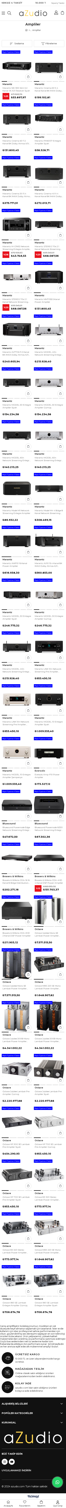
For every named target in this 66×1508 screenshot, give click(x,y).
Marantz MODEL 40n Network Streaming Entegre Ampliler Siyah (16, 670)
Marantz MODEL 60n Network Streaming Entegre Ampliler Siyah (16, 459)
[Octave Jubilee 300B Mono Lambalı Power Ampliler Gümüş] (17, 1016)
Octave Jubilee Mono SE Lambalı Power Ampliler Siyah (15, 987)
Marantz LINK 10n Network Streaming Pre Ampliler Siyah (48, 670)
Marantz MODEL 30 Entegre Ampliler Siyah (17, 617)
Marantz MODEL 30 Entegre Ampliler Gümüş (49, 617)
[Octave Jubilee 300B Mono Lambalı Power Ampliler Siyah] (49, 1016)
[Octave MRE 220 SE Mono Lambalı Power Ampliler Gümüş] (49, 1227)
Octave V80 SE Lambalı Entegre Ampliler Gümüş (15, 1304)
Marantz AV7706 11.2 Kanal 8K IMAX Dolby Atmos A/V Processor (16, 353)
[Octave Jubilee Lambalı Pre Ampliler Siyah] (49, 1069)
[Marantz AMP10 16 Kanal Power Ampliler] (17, 541)
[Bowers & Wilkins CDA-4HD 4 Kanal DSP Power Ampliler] (49, 858)
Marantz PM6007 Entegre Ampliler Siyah (48, 142)
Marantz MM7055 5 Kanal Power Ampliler (47, 300)
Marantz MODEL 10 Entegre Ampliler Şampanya (16, 776)
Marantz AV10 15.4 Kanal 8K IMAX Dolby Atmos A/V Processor (48, 564)
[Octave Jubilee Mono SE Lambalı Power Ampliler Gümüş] (49, 910)
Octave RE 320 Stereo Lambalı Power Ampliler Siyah (15, 1251)
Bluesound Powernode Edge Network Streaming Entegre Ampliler (16, 829)
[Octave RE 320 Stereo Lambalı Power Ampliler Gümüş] (49, 1175)
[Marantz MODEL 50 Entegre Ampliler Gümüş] (49, 382)
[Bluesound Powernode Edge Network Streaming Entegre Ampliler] (17, 805)
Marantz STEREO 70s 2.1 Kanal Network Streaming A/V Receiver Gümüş (15, 300)
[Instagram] (5, 1462)
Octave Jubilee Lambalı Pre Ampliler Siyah (48, 1092)
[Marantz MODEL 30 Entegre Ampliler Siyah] (17, 594)
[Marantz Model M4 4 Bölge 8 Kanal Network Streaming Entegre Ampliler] (49, 488)
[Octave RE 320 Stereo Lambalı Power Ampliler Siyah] (17, 1227)
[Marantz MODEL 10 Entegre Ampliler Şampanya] (17, 752)
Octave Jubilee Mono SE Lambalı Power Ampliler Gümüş (47, 934)
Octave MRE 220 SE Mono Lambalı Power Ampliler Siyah (48, 987)
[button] (4, 81)
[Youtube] (12, 1462)
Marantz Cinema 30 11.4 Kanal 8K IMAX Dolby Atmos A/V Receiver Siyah (17, 195)
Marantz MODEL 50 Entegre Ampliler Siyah (17, 406)
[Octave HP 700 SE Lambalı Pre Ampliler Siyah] (17, 1175)
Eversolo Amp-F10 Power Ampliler (47, 776)
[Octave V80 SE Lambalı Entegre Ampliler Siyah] (49, 1280)
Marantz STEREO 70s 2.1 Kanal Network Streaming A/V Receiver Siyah (47, 248)
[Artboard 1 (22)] (33, 1437)
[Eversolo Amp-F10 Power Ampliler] (49, 752)
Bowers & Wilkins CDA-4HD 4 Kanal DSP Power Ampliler (49, 881)
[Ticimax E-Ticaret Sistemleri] (33, 1497)
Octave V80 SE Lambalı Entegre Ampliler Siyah (46, 1304)
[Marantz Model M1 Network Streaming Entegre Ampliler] (17, 488)
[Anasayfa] (29, 30)
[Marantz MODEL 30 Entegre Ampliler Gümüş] (49, 594)
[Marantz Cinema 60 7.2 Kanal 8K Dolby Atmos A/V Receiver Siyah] (17, 118)
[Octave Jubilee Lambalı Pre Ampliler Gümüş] (17, 1069)
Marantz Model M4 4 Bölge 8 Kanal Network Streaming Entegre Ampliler (49, 512)
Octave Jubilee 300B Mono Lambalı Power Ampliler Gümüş (16, 1040)
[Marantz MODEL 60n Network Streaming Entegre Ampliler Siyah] (17, 435)
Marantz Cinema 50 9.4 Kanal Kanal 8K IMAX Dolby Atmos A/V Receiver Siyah (48, 89)
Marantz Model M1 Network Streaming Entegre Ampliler (16, 511)
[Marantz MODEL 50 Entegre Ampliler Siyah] (17, 382)
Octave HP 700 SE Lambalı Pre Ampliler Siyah (16, 1198)
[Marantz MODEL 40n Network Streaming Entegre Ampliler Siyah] (17, 646)
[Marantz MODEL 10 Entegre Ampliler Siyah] (49, 699)
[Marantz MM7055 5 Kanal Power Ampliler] (49, 277)
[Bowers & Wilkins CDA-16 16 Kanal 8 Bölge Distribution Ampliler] (17, 858)
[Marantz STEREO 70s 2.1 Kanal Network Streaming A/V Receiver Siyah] (49, 224)
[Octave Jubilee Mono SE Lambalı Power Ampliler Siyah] (17, 963)
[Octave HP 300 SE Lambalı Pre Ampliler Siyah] (17, 1122)
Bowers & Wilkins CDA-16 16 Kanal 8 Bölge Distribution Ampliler (16, 881)
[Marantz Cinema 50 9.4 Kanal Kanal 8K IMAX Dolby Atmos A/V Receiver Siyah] (49, 65)
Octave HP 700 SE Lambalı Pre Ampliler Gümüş (48, 1145)
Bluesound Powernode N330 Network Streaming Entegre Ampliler (49, 829)
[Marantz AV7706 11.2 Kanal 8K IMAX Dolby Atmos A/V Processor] (17, 329)
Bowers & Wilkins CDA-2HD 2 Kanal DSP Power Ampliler (17, 934)
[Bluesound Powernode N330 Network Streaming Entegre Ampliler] (49, 805)
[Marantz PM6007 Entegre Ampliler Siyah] (49, 118)
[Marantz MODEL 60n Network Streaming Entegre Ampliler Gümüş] (49, 435)
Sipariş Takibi (57, 3)
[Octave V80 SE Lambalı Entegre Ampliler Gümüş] (17, 1280)
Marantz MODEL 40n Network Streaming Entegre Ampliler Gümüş (48, 353)
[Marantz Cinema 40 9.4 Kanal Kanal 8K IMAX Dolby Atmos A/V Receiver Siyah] (49, 171)
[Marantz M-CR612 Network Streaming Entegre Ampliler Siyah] (17, 224)
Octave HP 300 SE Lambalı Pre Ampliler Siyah (16, 1145)
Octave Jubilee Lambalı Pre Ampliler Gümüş (16, 1092)
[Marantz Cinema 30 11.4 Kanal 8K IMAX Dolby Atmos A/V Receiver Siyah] (17, 171)
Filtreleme (51, 43)
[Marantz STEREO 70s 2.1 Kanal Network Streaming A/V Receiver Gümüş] (17, 277)
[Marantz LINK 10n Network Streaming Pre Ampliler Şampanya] (17, 699)
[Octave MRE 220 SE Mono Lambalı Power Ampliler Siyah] (49, 963)
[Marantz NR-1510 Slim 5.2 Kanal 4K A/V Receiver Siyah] (17, 65)
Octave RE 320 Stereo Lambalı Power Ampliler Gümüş (47, 1198)
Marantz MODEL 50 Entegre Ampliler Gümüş (49, 406)
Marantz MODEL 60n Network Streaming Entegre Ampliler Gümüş (48, 459)
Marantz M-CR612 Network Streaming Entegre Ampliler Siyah (16, 248)
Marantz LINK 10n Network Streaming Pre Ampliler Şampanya (16, 723)
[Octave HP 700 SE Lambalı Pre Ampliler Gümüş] (49, 1122)
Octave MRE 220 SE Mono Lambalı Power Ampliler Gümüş (48, 1251)
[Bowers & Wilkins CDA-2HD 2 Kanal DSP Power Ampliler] (17, 910)
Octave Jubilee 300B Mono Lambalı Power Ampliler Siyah (48, 1040)
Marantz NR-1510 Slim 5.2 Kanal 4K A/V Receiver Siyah (16, 89)
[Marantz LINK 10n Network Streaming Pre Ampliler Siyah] (49, 646)
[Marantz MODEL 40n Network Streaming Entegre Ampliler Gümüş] (49, 329)
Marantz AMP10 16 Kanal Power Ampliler (15, 564)
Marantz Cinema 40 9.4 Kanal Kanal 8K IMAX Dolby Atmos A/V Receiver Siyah (48, 195)
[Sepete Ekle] (28, 77)
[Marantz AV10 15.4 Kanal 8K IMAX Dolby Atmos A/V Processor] (49, 541)
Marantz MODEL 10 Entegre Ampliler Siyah (49, 723)
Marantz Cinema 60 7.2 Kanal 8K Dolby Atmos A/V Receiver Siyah (16, 142)
